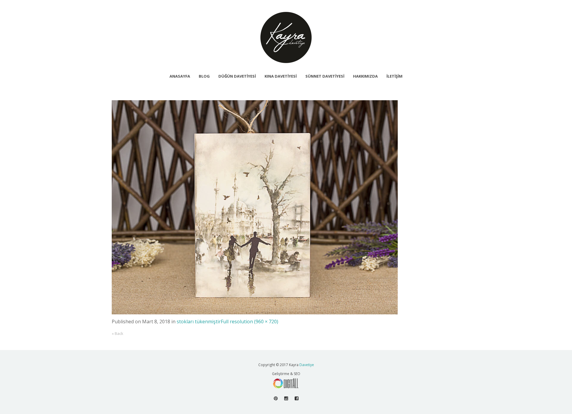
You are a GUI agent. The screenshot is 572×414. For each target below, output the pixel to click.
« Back (117, 333)
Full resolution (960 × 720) (249, 321)
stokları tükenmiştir (199, 321)
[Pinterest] (276, 398)
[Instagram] (286, 398)
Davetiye (306, 364)
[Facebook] (297, 398)
